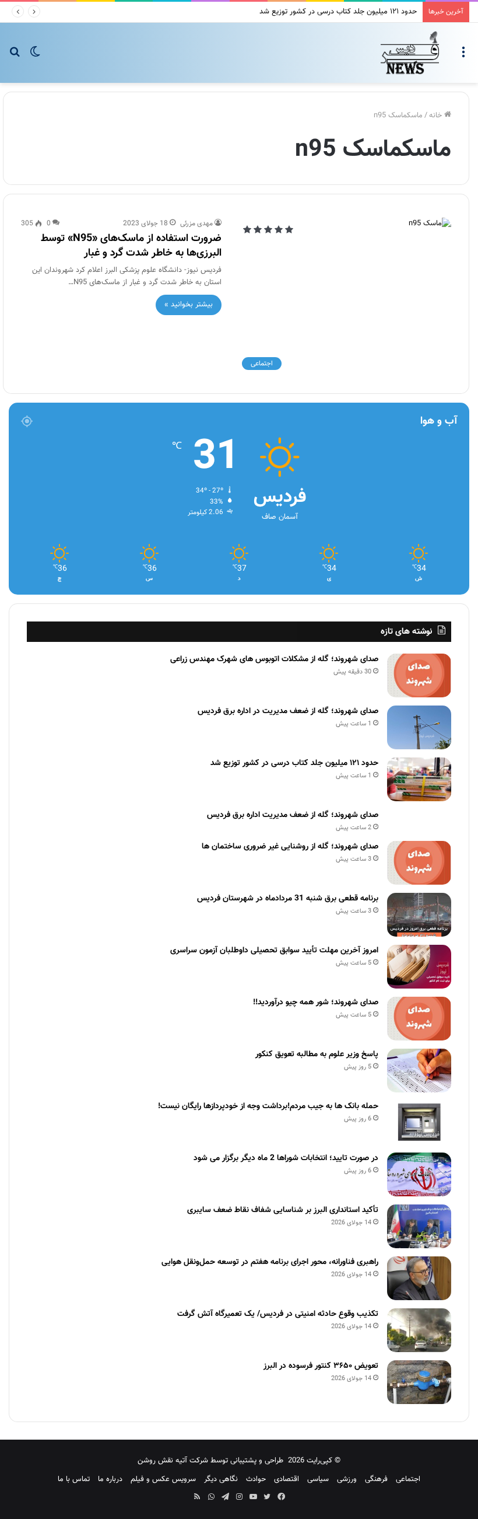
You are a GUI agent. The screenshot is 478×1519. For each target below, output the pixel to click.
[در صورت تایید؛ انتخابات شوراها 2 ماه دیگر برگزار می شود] (419, 1174)
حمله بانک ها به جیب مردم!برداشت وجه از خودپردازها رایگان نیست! (268, 1106)
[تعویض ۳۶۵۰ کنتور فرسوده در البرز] (419, 1382)
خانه (436, 115)
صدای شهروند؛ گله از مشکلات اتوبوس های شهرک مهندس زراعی (274, 659)
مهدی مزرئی (196, 223)
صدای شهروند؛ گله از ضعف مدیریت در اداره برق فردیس (288, 711)
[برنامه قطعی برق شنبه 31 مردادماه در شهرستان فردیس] (419, 915)
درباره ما (110, 1479)
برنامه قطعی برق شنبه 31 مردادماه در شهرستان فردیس (287, 898)
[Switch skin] (35, 57)
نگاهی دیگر (221, 1479)
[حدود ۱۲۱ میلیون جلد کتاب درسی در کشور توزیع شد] (419, 779)
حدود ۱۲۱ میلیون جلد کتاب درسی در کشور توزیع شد (338, 12)
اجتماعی (408, 1479)
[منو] (463, 57)
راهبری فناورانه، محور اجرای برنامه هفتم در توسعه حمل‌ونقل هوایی (269, 1262)
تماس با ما (74, 1479)
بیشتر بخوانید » (188, 304)
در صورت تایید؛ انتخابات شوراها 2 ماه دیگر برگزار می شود (286, 1158)
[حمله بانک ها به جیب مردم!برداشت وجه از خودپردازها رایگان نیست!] (419, 1122)
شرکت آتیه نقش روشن (173, 1460)
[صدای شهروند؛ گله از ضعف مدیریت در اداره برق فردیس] (419, 727)
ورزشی (347, 1479)
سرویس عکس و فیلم (163, 1479)
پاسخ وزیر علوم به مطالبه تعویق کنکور (316, 1054)
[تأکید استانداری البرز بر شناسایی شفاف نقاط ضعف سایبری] (419, 1226)
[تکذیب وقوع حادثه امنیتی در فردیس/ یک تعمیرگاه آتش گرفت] (419, 1330)
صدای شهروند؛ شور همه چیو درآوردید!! (315, 1002)
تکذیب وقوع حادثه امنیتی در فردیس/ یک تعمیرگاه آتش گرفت (277, 1314)
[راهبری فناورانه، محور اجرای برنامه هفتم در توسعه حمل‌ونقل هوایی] (419, 1278)
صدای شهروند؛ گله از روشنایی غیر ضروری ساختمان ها (290, 846)
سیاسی (318, 1479)
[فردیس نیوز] (410, 53)
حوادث (256, 1479)
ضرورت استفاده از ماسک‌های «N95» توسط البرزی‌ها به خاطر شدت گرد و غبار (131, 246)
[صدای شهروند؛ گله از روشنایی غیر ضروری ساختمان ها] (419, 863)
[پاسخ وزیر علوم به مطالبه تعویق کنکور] (419, 1070)
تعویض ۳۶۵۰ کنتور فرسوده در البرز (320, 1366)
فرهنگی (376, 1479)
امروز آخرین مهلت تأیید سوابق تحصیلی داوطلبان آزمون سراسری (274, 950)
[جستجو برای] (14, 57)
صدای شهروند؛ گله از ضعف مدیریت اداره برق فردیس (292, 815)
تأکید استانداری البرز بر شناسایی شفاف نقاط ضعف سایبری (282, 1210)
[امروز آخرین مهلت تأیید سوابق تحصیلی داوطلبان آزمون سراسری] (419, 967)
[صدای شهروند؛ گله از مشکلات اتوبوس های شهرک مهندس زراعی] (419, 675)
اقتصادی (286, 1479)
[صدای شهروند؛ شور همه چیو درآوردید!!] (419, 1018)
